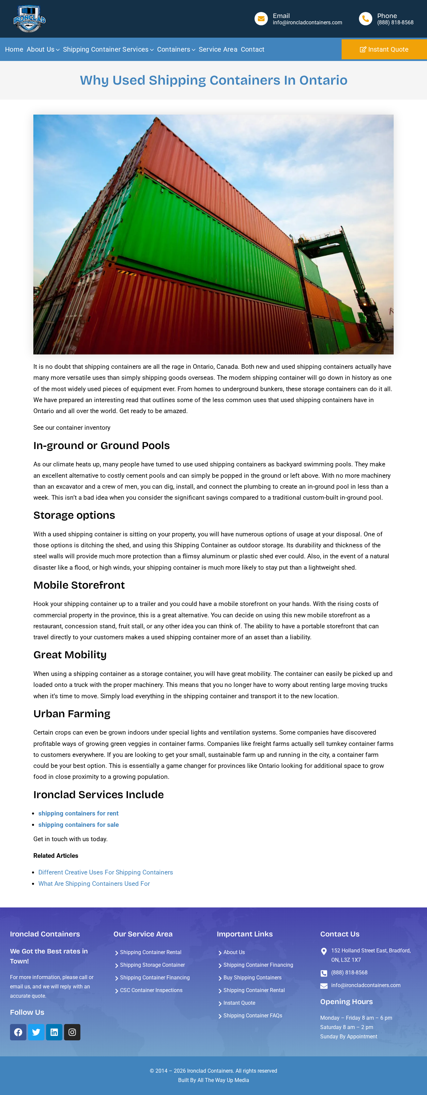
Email (281, 16)
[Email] (261, 18)
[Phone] (365, 18)
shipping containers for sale (78, 824)
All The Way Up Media (223, 1080)
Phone (387, 16)
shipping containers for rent (78, 813)
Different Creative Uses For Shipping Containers (105, 872)
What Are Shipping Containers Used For (94, 883)
